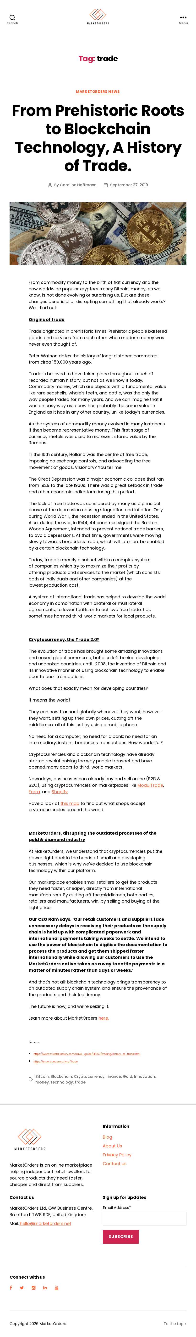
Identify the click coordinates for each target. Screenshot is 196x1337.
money (42, 1082)
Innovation (144, 1076)
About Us (112, 1146)
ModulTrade (150, 785)
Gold (127, 1076)
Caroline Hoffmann (78, 185)
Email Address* (117, 1207)
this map (69, 803)
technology (62, 1082)
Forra (34, 792)
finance (113, 1076)
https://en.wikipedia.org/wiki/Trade (55, 1061)
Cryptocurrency (89, 1076)
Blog (107, 1137)
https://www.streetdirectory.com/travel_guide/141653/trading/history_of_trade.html (86, 1054)
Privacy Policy (117, 1155)
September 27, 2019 (129, 185)
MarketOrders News (98, 92)
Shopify (60, 792)
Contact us (115, 1164)
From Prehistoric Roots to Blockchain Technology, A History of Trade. (98, 138)
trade (80, 1082)
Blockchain (61, 1076)
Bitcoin (42, 1076)
